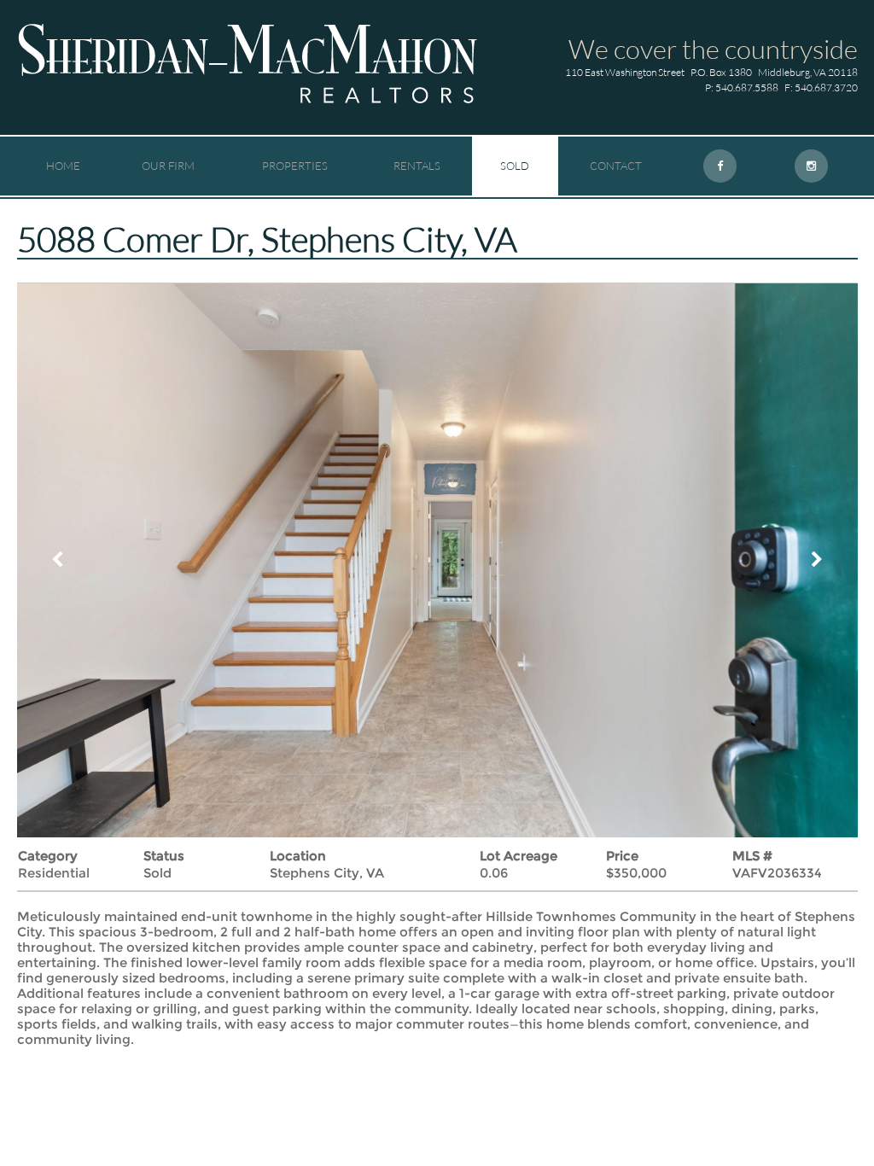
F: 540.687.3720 (821, 87)
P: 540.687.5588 (741, 87)
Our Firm (168, 165)
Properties (295, 165)
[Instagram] (811, 166)
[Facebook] (720, 166)
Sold (514, 165)
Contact (616, 165)
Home (63, 165)
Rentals (416, 165)
